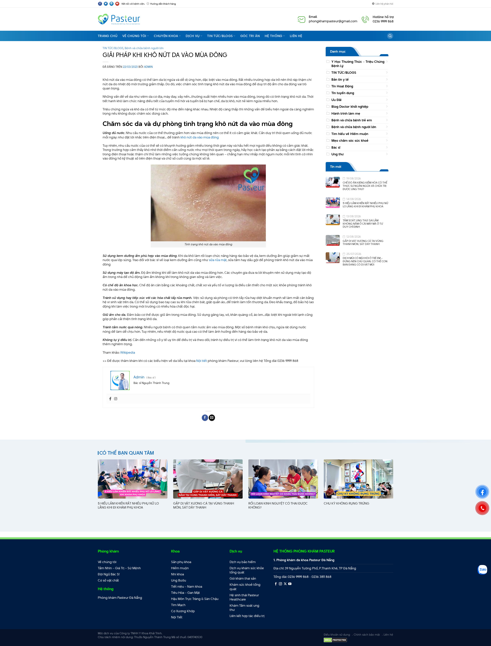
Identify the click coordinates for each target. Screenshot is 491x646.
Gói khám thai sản (243, 578)
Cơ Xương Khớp (183, 611)
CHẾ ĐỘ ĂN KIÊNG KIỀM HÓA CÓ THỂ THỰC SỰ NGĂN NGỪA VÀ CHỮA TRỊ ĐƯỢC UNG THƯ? (365, 186)
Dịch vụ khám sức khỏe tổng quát (247, 570)
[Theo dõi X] (285, 584)
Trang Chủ (107, 36)
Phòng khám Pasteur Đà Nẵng (120, 598)
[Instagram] (115, 399)
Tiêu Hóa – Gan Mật (185, 593)
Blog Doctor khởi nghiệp (349, 106)
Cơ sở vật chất (108, 580)
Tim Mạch (178, 605)
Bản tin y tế (340, 79)
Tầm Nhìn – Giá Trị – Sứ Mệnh (119, 568)
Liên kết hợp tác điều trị (247, 616)
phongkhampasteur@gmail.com (333, 21)
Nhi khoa (177, 574)
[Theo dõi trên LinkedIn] (112, 4)
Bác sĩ (335, 147)
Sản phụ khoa (181, 562)
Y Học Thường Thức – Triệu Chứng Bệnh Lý (357, 63)
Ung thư (337, 154)
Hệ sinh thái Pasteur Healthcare (244, 597)
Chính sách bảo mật (367, 635)
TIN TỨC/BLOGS (113, 48)
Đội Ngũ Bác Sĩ (108, 574)
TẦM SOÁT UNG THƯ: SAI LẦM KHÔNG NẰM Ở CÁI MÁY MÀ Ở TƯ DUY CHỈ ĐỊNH (363, 223)
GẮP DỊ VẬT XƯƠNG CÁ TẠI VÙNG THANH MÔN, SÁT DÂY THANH (363, 242)
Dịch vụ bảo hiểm (243, 562)
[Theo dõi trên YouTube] (117, 4)
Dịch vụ (192, 36)
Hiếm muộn (180, 568)
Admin (148, 67)
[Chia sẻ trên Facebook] (205, 417)
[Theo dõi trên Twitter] (106, 4)
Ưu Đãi (336, 100)
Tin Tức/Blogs (220, 36)
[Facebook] (110, 399)
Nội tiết (201, 360)
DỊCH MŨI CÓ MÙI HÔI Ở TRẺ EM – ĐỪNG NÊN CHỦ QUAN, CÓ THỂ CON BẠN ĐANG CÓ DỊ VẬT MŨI (365, 261)
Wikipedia (127, 352)
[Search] (390, 36)
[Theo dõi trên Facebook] (100, 4)
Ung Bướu (178, 580)
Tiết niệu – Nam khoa (186, 586)
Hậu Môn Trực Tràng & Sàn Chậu (194, 599)
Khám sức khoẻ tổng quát (245, 586)
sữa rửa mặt (218, 260)
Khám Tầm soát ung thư (244, 607)
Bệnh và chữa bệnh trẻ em (351, 120)
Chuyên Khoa (166, 36)
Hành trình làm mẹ (345, 113)
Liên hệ (296, 36)
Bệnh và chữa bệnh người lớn (144, 48)
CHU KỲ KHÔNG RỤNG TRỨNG (346, 503)
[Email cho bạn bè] (212, 417)
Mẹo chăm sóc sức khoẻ (349, 140)
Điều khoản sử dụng (337, 635)
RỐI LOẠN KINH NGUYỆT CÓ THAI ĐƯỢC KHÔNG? (278, 505)
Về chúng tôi (134, 36)
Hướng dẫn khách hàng (163, 3)
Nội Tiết (176, 617)
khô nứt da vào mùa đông (199, 137)
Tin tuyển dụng (342, 93)
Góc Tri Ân (250, 36)
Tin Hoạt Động (342, 86)
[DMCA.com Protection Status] (335, 640)
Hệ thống (273, 36)
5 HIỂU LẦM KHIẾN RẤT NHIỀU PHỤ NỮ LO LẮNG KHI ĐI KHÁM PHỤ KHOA (365, 205)
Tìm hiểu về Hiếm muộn (349, 134)
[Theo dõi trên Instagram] (280, 584)
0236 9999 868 (383, 21)
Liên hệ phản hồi (384, 3)
